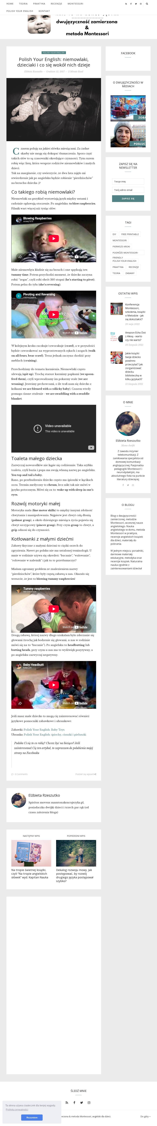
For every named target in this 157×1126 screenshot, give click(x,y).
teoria (116, 273)
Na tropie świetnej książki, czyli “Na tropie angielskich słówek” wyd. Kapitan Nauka (29, 873)
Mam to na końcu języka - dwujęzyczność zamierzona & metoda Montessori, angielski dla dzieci (62, 1116)
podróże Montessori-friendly (125, 253)
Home (9, 3)
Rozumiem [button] (32, 1117)
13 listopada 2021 (134, 384)
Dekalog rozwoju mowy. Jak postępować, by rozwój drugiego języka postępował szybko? (74, 875)
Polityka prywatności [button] (17, 1109)
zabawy (129, 273)
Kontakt (44, 11)
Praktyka (39, 3)
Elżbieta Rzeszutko (33, 71)
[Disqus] (53, 943)
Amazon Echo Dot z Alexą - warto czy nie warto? (135, 336)
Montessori (75, 3)
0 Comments (21, 774)
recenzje (134, 267)
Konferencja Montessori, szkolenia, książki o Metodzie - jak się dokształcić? (135, 312)
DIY (114, 234)
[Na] (31, 853)
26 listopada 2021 (134, 344)
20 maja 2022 (132, 324)
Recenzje (56, 3)
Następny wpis (31, 835)
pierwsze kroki (121, 246)
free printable (130, 234)
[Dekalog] (76, 853)
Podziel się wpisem (84, 774)
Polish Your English (19, 11)
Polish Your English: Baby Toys (44, 729)
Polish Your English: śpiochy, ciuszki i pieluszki (55, 734)
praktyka (118, 267)
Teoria (23, 3)
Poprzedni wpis (76, 835)
